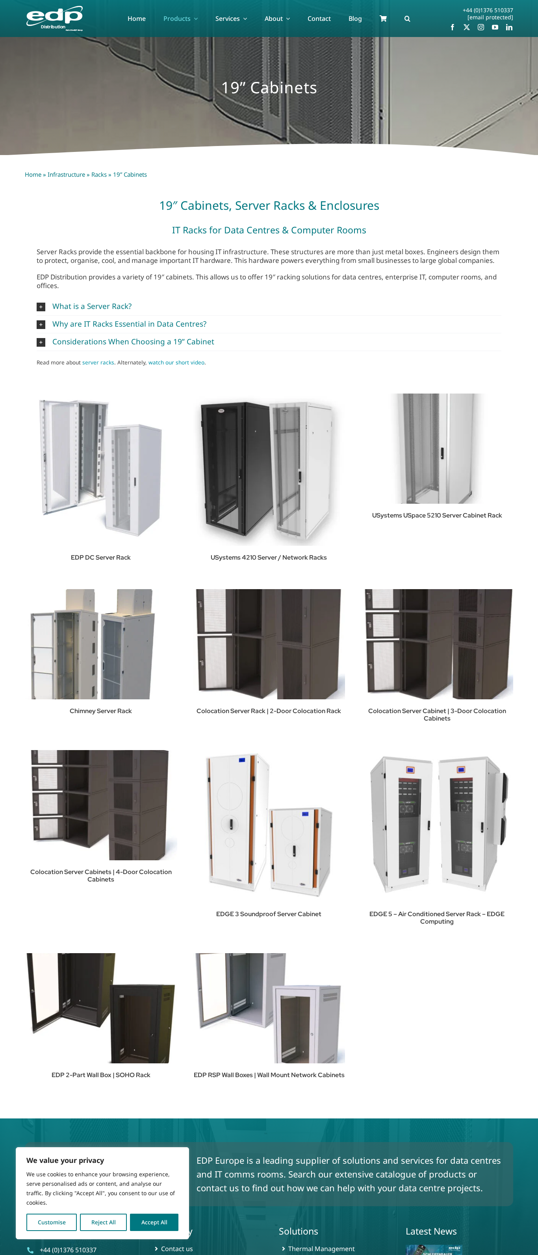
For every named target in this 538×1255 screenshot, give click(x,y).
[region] (102, 1193)
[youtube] (495, 27)
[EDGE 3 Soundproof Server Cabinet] (269, 826)
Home (33, 174)
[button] (407, 19)
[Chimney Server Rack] (101, 644)
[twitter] (467, 27)
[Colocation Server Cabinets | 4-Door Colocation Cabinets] (101, 805)
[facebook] (452, 27)
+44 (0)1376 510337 (488, 10)
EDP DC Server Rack (101, 557)
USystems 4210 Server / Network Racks (269, 557)
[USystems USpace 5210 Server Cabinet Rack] (437, 449)
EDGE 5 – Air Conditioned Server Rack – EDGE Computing (437, 918)
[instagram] (481, 27)
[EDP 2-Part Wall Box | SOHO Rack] (101, 1008)
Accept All (154, 1222)
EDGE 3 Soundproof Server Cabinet (268, 914)
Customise (52, 1222)
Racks (99, 174)
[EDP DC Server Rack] (101, 470)
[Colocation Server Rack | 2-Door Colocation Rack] (269, 644)
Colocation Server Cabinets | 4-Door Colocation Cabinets (101, 875)
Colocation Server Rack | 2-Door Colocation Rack (269, 711)
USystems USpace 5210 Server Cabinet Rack (437, 515)
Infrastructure (66, 174)
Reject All (103, 1222)
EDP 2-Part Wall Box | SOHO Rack (101, 1075)
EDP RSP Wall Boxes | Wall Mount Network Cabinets (269, 1075)
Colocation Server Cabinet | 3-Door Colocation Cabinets (437, 715)
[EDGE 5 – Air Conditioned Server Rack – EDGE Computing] (437, 826)
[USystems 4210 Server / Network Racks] (269, 470)
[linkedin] (509, 27)
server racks (98, 362)
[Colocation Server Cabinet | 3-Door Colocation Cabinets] (437, 644)
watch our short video (176, 362)
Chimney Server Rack (101, 711)
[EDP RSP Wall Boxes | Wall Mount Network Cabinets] (269, 1008)
